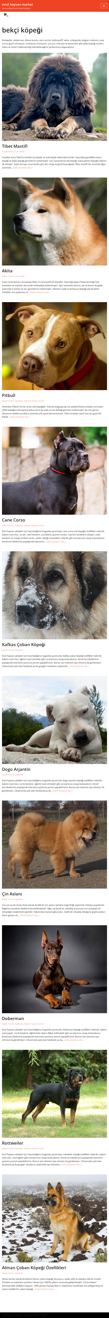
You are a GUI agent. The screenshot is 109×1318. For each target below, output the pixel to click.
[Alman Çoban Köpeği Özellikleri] (54, 1218)
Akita (7, 271)
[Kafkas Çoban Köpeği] (54, 595)
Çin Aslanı (12, 894)
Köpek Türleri (8, 151)
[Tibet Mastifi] (54, 97)
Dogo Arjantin (16, 769)
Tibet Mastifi (15, 146)
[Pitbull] (54, 346)
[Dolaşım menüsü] (104, 6)
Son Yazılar (20, 151)
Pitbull (8, 395)
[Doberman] (54, 969)
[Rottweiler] (54, 1094)
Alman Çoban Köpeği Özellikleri (34, 1267)
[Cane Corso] (54, 471)
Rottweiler (12, 1143)
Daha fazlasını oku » (23, 167)
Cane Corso (13, 520)
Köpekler (19, 401)
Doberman (13, 1018)
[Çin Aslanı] (54, 844)
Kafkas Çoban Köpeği (23, 644)
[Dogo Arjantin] (54, 720)
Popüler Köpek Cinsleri (34, 401)
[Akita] (54, 221)
